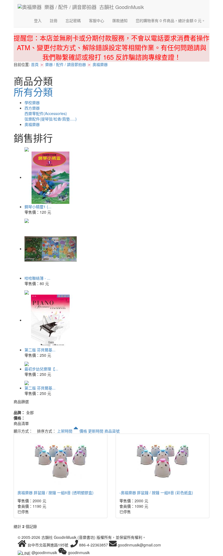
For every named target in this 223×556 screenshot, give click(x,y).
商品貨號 (112, 431)
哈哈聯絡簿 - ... (37, 278)
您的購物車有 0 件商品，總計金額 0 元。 (170, 20)
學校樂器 (32, 102)
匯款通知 (120, 20)
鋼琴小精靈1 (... (37, 206)
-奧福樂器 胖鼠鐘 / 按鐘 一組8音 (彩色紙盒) (156, 492)
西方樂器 (32, 108)
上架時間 (65, 431)
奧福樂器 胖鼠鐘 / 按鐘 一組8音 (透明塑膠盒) (55, 492)
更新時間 (95, 431)
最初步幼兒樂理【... (41, 368)
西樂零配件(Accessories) (45, 113)
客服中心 (96, 20)
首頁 (35, 64)
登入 (38, 20)
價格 (83, 431)
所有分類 (33, 92)
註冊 (53, 20)
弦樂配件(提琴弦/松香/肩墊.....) (50, 119)
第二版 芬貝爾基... (39, 349)
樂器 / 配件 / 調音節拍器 (65, 64)
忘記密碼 (73, 20)
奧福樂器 (100, 64)
